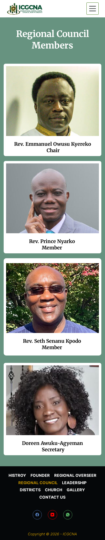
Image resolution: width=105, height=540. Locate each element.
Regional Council (38, 482)
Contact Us (52, 497)
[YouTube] (52, 514)
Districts (30, 489)
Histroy (17, 475)
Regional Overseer (75, 475)
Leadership (74, 482)
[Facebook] (37, 514)
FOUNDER (40, 475)
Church (53, 489)
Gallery (76, 489)
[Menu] (92, 8)
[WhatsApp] (68, 514)
